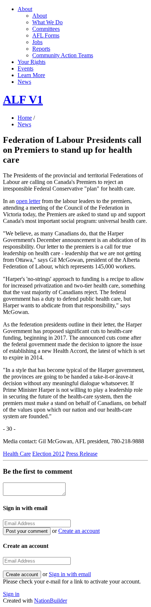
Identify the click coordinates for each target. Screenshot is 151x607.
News (24, 82)
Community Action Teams (62, 55)
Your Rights (31, 62)
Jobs (37, 42)
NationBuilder (50, 600)
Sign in (11, 594)
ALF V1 (23, 99)
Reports (41, 49)
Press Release (81, 454)
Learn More (31, 75)
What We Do (47, 22)
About (25, 9)
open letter (28, 201)
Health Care (17, 454)
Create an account (79, 531)
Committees (46, 29)
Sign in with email (70, 574)
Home (25, 118)
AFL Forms (45, 35)
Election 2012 (48, 454)
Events (25, 68)
